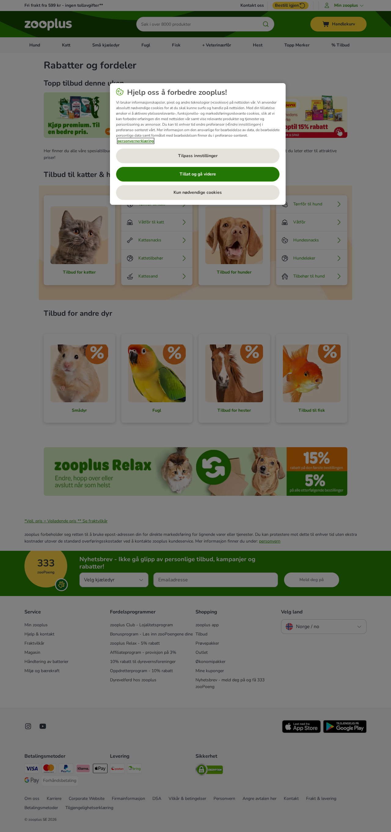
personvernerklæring (136, 140)
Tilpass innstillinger (197, 156)
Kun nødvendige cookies (198, 192)
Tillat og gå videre (198, 174)
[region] (198, 144)
